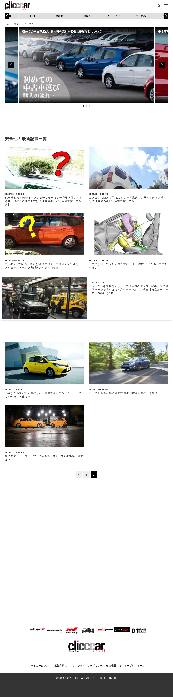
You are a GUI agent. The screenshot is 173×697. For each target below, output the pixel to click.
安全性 (17, 24)
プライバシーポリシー (90, 665)
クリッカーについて (40, 665)
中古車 (59, 16)
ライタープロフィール (131, 665)
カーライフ (113, 16)
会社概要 (111, 665)
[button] (166, 16)
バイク (32, 16)
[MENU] (166, 6)
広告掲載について (64, 665)
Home (86, 16)
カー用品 (141, 16)
